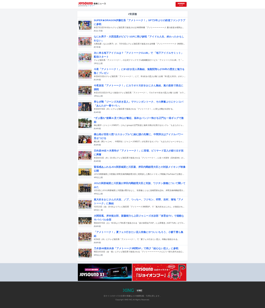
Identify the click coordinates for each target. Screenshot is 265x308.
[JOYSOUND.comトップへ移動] (181, 4)
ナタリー (91, 6)
